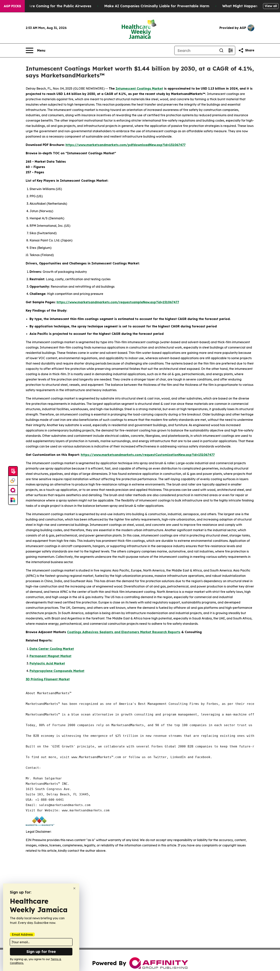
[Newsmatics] (13, 500)
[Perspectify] (13, 481)
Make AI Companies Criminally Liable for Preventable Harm (156, 6)
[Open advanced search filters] (230, 50)
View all (271, 6)
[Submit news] (13, 471)
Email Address (22, 934)
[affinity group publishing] (13, 490)
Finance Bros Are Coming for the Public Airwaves (48, 6)
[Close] (74, 888)
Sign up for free (41, 951)
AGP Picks (12, 6)
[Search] (221, 50)
